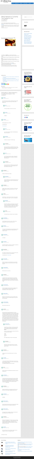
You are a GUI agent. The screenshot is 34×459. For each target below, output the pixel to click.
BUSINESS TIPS (17, 3)
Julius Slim (4, 357)
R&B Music (6, 136)
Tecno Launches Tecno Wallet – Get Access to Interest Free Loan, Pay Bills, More (25, 445)
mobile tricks (3, 86)
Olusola (19, 451)
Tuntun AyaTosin (5, 267)
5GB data (2, 24)
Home (13, 3)
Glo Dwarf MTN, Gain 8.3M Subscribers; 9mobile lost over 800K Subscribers (27, 38)
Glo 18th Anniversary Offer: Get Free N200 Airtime (9, 78)
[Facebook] (2, 84)
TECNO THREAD (25, 3)
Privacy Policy (18, 457)
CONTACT (30, 3)
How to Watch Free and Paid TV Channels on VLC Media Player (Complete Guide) (9, 446)
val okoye (4, 119)
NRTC (18, 449)
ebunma (4, 97)
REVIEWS (21, 3)
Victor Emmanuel (5, 284)
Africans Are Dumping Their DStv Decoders (26, 451)
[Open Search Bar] (33, 3)
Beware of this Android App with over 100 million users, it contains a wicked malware (28, 42)
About (15, 457)
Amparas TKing (5, 293)
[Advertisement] (17, 9)
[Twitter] (3, 84)
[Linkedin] (4, 84)
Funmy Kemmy (5, 234)
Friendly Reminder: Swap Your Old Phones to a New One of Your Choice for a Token (10, 443)
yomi (5, 105)
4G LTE (12, 63)
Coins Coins (4, 241)
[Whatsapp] (5, 84)
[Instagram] (7, 84)
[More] (8, 84)
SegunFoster (6, 176)
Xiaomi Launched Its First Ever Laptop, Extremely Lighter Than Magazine (10, 87)
